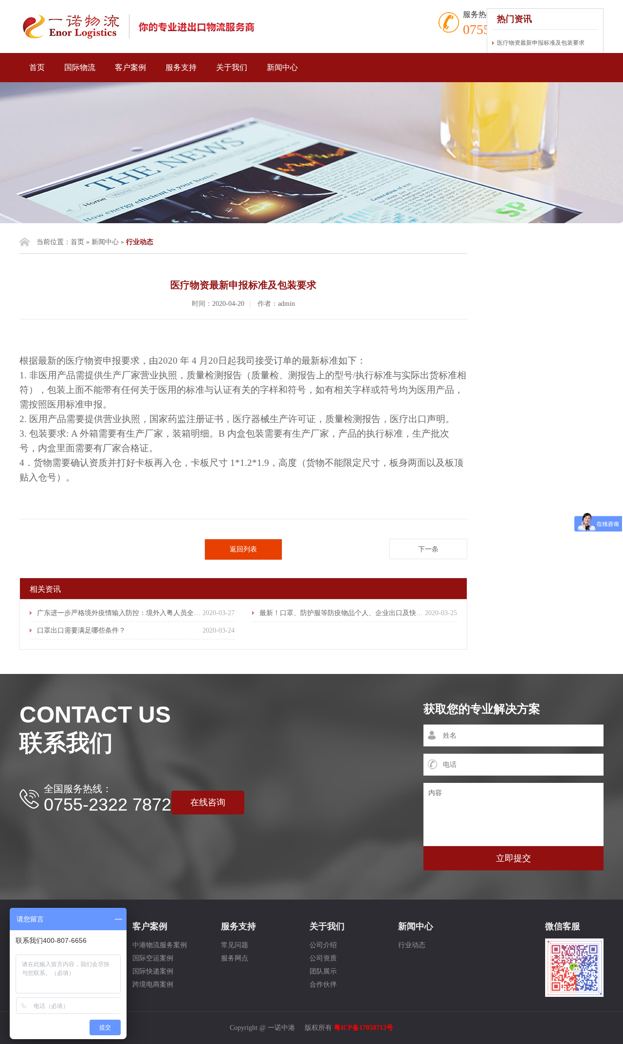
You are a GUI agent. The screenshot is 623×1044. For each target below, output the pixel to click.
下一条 (428, 549)
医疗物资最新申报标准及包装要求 (541, 42)
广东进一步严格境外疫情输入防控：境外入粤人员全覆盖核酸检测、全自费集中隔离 (163, 613)
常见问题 (234, 945)
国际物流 (79, 67)
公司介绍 (323, 945)
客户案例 (130, 67)
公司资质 (323, 958)
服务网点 (234, 958)
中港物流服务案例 (159, 945)
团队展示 (323, 971)
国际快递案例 (152, 971)
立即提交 (513, 858)
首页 (37, 67)
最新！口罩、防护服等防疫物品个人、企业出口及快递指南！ (351, 613)
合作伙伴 (323, 984)
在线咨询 (207, 802)
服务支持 (181, 67)
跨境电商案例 (152, 984)
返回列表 (243, 549)
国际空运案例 (152, 958)
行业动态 (411, 945)
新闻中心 (282, 67)
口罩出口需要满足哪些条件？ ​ (82, 630)
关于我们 (231, 67)
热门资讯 (514, 19)
